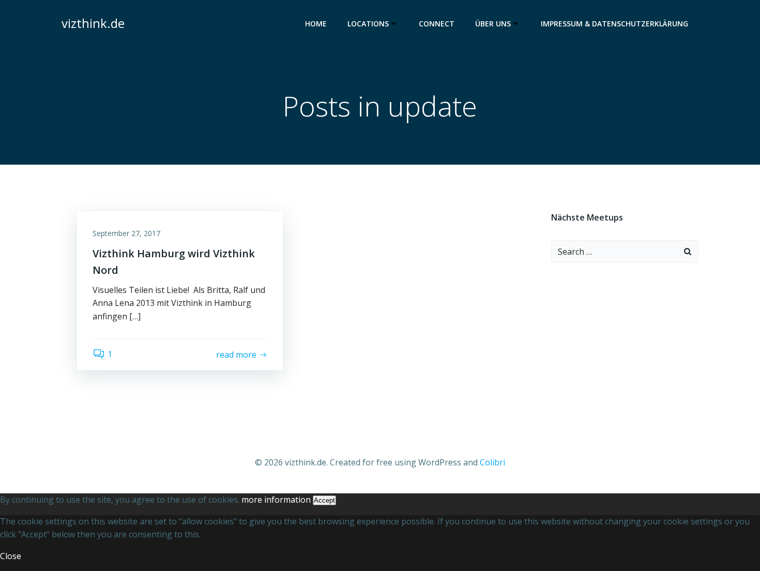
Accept (324, 500)
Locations (368, 23)
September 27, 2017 (126, 233)
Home (316, 23)
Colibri (492, 462)
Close (10, 556)
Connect (436, 23)
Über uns (493, 23)
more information (276, 499)
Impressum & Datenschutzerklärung (614, 23)
